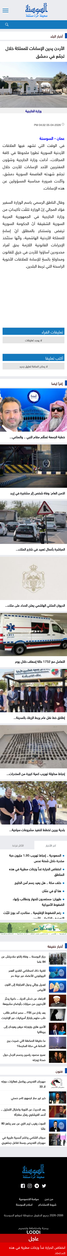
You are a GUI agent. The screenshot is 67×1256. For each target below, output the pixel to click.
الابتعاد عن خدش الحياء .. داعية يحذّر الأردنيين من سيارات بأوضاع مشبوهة (24, 1000)
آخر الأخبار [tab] (51, 845)
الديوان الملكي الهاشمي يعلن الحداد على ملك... (35, 605)
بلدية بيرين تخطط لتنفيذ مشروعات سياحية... (37, 829)
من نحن (49, 1198)
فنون (59, 1071)
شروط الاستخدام (47, 1204)
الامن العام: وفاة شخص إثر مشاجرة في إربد (37, 492)
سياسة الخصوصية (29, 1198)
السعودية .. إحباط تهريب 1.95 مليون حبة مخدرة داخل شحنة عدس (36, 857)
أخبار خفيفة (55, 946)
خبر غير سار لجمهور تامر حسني (28, 1097)
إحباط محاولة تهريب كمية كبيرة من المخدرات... (36, 773)
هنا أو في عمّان (51, 890)
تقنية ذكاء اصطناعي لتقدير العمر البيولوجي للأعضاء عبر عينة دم (27, 972)
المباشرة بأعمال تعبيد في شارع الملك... (40, 549)
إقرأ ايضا (57, 383)
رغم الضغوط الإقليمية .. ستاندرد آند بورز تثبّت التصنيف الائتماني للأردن (33, 914)
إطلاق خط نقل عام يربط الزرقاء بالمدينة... (39, 717)
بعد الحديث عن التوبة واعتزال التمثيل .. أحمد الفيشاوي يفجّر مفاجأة (23, 1111)
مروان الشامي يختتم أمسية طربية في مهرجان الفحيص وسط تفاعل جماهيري (24, 1139)
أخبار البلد (56, 36)
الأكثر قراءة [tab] (18, 845)
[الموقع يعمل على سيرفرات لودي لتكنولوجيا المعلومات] (33, 1231)
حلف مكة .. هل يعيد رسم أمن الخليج (38, 882)
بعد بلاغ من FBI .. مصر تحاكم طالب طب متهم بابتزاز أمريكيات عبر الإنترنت (24, 1015)
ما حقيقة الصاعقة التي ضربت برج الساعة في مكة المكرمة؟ (26, 1043)
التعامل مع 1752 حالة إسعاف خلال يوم (40, 661)
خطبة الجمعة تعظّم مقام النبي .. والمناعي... (37, 436)
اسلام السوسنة (24, 1204)
